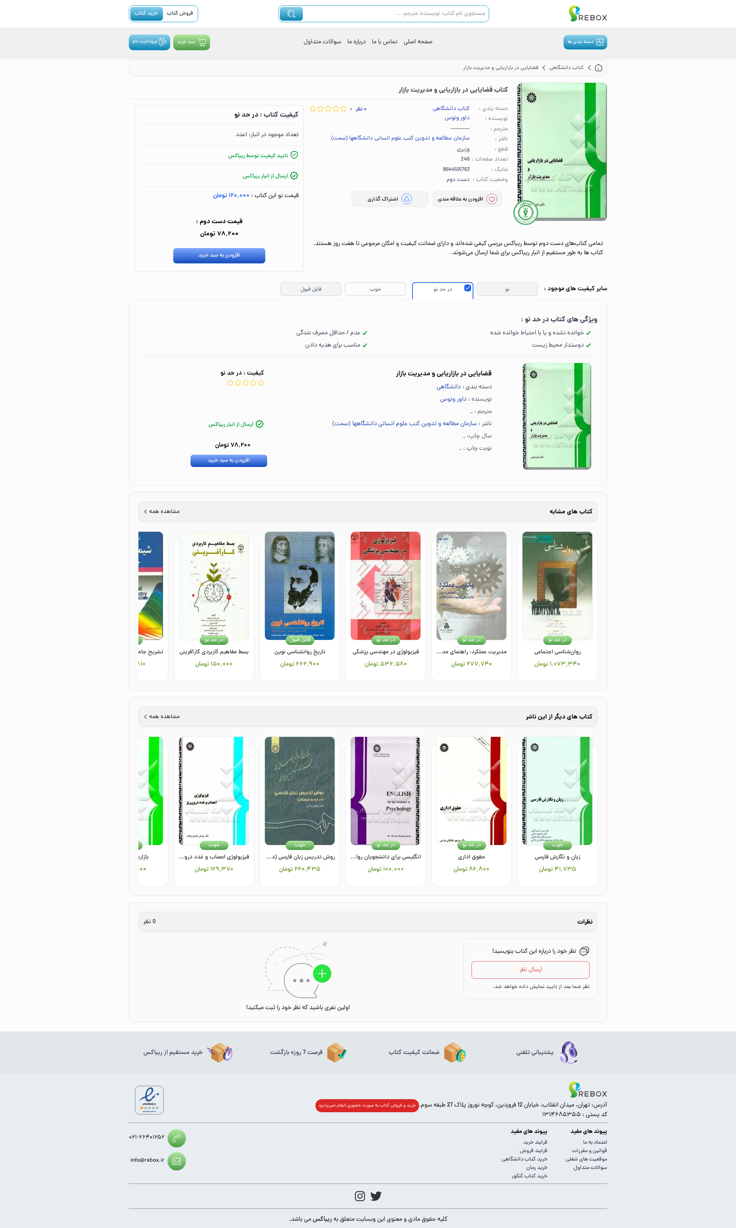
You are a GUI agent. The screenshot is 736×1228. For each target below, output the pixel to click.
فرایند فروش (533, 1151)
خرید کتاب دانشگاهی (524, 1160)
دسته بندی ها (580, 42)
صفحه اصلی (418, 42)
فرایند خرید (535, 1143)
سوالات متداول (322, 42)
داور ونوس (457, 118)
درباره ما (356, 42)
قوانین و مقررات (589, 1151)
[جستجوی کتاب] (291, 14)
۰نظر (361, 109)
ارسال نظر (530, 970)
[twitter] (376, 1196)
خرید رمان (536, 1168)
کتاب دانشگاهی (451, 109)
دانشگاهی (449, 387)
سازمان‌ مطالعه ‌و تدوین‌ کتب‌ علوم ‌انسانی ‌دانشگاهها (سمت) (400, 139)
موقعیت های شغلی (586, 1160)
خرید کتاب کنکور (529, 1176)
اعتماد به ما (595, 1143)
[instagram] (360, 1196)
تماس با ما (385, 42)
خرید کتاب (146, 14)
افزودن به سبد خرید (219, 256)
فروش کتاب (180, 14)
